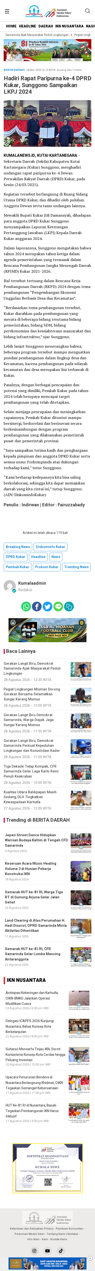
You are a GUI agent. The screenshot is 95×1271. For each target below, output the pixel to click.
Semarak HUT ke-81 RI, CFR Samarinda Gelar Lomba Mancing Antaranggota (32, 954)
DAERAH (45, 26)
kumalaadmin (32, 583)
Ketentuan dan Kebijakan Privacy (31, 1228)
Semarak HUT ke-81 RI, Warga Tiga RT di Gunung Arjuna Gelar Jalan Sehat (34, 897)
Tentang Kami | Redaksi (62, 1234)
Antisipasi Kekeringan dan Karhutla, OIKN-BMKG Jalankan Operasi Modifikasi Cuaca (32, 998)
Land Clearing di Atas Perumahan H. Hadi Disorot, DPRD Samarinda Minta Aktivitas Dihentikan (36, 926)
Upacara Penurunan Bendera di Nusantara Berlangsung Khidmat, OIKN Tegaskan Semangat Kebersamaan (34, 1083)
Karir (45, 1239)
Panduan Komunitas (69, 1228)
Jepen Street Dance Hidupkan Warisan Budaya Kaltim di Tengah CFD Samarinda (36, 840)
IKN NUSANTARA (69, 26)
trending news (76, 567)
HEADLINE (27, 26)
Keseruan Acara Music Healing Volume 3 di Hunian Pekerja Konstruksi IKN (30, 869)
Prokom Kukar (46, 567)
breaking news (18, 546)
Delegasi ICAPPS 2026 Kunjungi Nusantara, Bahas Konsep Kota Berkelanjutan (30, 1026)
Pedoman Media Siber (29, 1234)
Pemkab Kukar (17, 567)
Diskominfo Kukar (50, 546)
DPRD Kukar (15, 556)
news (55, 556)
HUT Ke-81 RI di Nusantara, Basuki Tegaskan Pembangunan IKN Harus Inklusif (32, 1111)
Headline (38, 556)
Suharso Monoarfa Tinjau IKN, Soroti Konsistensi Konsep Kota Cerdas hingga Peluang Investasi (35, 1055)
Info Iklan (33, 1239)
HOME (11, 26)
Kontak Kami (58, 1239)
